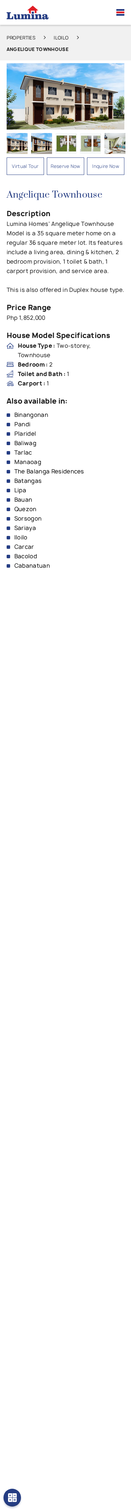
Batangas (28, 481)
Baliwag (25, 443)
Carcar (24, 547)
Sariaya (25, 528)
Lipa (20, 490)
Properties (21, 38)
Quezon (25, 509)
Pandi (22, 424)
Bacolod (25, 556)
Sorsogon (28, 518)
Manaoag (27, 462)
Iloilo (61, 38)
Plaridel (25, 433)
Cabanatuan (32, 565)
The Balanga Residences (49, 471)
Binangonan (31, 415)
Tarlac (23, 452)
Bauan (23, 499)
